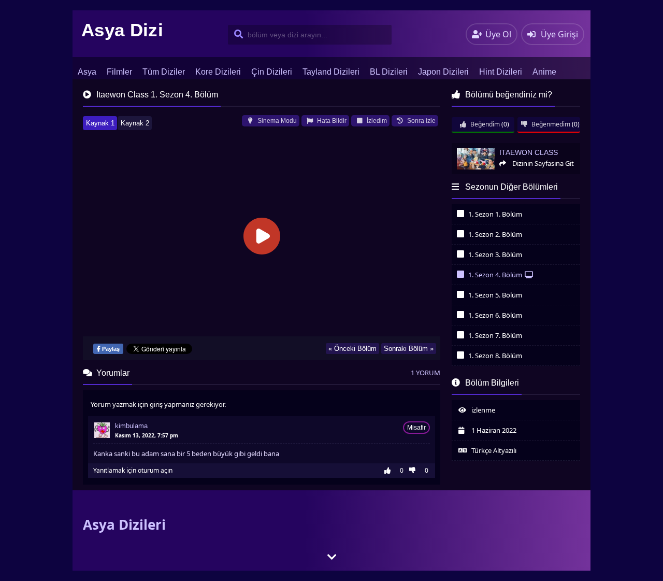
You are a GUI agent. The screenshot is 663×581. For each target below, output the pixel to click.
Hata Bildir (331, 120)
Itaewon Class (472, 147)
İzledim (376, 120)
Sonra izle (421, 120)
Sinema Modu (276, 120)
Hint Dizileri (500, 71)
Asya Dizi (122, 30)
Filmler (119, 71)
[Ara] (236, 35)
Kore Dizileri (218, 71)
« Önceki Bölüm (352, 348)
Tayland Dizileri (330, 71)
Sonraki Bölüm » (409, 348)
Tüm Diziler (163, 71)
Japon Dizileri (443, 71)
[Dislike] (415, 470)
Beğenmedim (550, 124)
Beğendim (484, 124)
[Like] (390, 470)
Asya (87, 71)
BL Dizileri (389, 71)
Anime (544, 71)
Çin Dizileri (271, 71)
